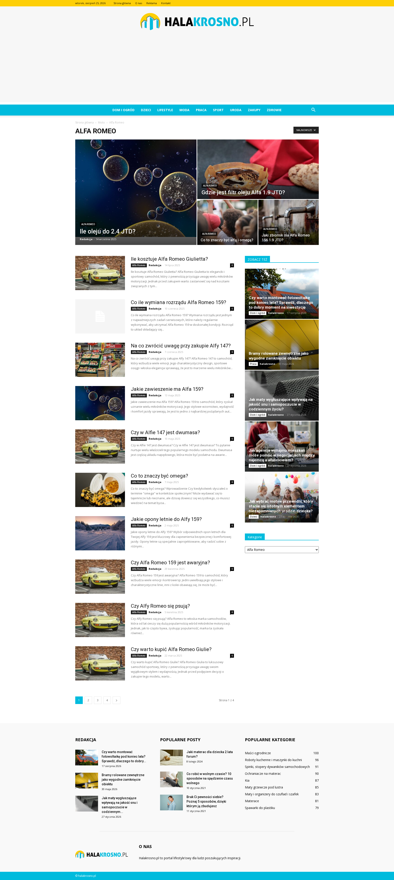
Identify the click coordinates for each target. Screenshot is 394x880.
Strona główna (122, 3)
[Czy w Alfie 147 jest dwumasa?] (100, 446)
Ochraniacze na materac (263, 773)
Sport (218, 110)
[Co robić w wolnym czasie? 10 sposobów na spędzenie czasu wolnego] (171, 779)
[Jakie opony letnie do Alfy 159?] (100, 533)
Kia (247, 780)
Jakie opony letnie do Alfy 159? (166, 519)
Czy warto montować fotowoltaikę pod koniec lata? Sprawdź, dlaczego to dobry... (124, 756)
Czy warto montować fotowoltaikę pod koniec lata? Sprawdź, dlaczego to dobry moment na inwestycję (281, 302)
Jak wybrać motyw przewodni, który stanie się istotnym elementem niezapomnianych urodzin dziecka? (281, 506)
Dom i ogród (123, 110)
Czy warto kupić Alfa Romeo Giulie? (171, 649)
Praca (201, 110)
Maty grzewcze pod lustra (264, 787)
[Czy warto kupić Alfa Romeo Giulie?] (100, 663)
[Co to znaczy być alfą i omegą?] (227, 222)
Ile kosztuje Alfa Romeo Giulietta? (169, 259)
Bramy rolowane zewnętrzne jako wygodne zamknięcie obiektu (278, 355)
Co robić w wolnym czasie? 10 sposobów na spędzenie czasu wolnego (210, 778)
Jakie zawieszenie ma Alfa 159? (167, 389)
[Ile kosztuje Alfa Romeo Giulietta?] (100, 273)
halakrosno (276, 313)
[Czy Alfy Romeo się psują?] (100, 620)
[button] (313, 110)
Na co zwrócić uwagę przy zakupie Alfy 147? (181, 346)
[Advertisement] (197, 70)
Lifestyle (165, 110)
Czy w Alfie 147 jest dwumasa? (165, 432)
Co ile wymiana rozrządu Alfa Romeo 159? (178, 302)
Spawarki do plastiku (260, 808)
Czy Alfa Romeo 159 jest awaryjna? (170, 562)
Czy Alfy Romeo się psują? (160, 606)
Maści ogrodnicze (258, 753)
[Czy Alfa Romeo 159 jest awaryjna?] (100, 577)
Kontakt (166, 3)
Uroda (235, 110)
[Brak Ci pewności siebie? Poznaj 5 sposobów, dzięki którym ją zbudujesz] (171, 802)
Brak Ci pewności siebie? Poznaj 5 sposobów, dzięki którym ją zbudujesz (206, 801)
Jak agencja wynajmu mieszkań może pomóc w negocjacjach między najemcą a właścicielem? (282, 455)
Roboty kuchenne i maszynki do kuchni (273, 760)
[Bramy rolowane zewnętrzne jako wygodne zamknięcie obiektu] (282, 345)
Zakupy (254, 110)
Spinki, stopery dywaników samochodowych (277, 766)
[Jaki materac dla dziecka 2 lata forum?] (171, 757)
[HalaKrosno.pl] (197, 21)
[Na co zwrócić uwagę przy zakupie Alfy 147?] (100, 360)
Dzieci (146, 110)
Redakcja (86, 239)
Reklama (151, 3)
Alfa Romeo (88, 224)
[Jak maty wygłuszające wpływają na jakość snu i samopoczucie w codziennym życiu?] (282, 395)
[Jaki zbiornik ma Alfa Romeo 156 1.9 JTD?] (288, 222)
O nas (138, 3)
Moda (184, 110)
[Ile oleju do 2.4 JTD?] (136, 188)
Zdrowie (274, 110)
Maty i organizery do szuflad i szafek (272, 794)
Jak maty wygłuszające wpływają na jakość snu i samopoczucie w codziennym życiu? (281, 404)
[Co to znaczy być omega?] (100, 490)
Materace (252, 801)
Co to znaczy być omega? (159, 476)
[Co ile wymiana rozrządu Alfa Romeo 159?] (100, 316)
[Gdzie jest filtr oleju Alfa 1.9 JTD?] (258, 169)
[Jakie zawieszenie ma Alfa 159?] (100, 403)
